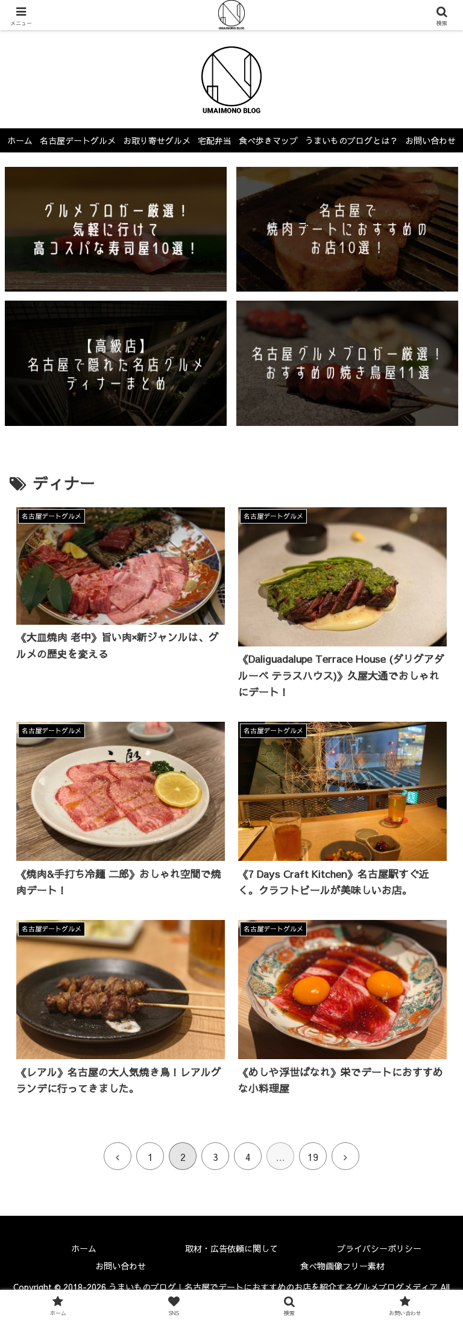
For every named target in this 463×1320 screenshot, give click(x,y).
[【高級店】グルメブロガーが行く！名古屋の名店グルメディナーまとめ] (116, 363)
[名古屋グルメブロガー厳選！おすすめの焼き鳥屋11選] (347, 363)
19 (312, 1156)
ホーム (83, 1248)
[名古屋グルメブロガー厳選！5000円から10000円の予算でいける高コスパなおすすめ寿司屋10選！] (116, 229)
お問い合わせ (120, 1266)
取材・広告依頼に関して (231, 1248)
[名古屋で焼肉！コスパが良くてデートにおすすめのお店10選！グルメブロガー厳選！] (347, 229)
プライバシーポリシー (379, 1248)
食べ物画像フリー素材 (342, 1266)
